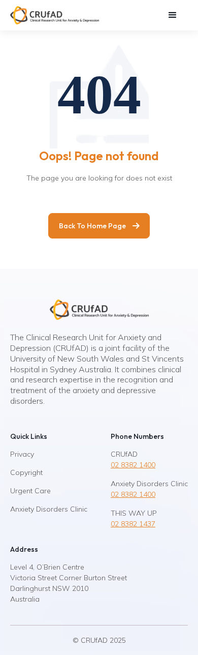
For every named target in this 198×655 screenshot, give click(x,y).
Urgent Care (30, 490)
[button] (172, 15)
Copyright (26, 472)
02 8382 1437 (133, 523)
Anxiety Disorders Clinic (48, 509)
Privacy (22, 454)
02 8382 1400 (133, 464)
